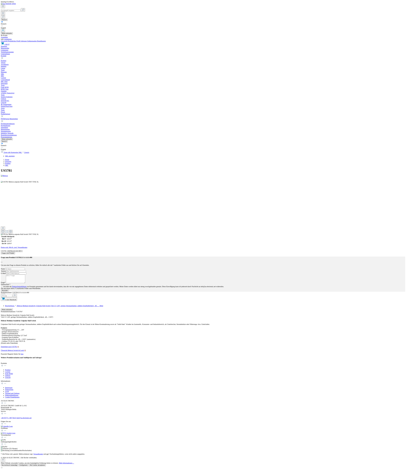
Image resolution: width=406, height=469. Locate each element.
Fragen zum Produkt (8, 253)
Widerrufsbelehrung (11, 395)
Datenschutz (9, 389)
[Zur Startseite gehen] (8, 4)
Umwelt (7, 377)
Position (7, 370)
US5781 (4, 251)
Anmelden (4, 37)
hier (22, 354)
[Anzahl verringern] (3, 295)
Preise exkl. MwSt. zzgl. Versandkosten (14, 247)
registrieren (8, 39)
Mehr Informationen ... (66, 463)
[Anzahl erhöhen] (15, 295)
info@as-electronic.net (24, 418)
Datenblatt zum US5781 (9, 347)
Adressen (24, 41)
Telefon (3, 271)
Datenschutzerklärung (19, 286)
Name (3, 269)
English (3, 28)
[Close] (3, 228)
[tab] (54, 306)
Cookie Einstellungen (12, 397)
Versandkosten (38, 454)
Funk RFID (9, 374)
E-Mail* (4, 273)
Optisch (7, 375)
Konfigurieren (24, 465)
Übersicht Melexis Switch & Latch (12, 350)
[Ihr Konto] (3, 30)
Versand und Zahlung (12, 393)
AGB (7, 391)
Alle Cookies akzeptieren (37, 465)
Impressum (8, 388)
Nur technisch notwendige (9, 465)
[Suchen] (23, 10)
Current (7, 372)
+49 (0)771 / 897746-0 (8, 418)
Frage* (3, 282)
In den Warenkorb (10, 300)
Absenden (5, 290)
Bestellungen (41, 41)
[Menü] (3, 6)
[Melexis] (203, 176)
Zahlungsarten (32, 41)
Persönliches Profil (14, 41)
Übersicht (4, 41)
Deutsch (3, 24)
